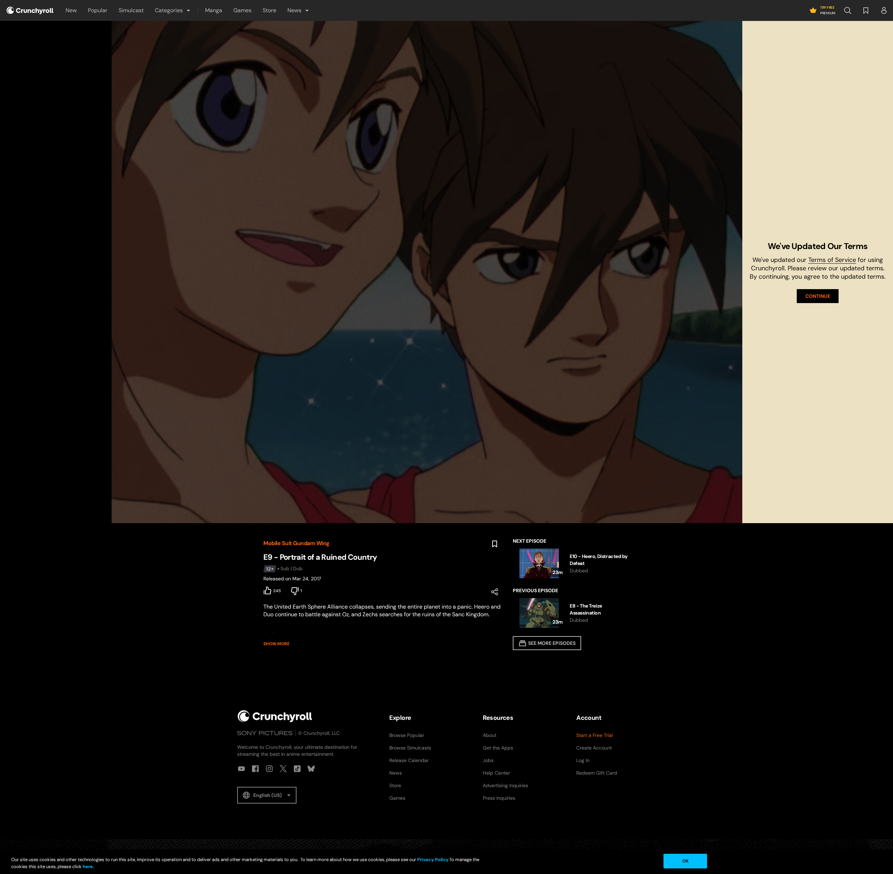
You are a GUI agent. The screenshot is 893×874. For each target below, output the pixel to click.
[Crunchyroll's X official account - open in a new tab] (283, 768)
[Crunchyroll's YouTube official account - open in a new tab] (241, 768)
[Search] (848, 10)
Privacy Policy (433, 859)
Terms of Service (832, 260)
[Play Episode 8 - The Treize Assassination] (571, 613)
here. (88, 866)
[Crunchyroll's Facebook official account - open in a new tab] (255, 768)
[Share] (495, 592)
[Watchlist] (866, 10)
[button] (173, 10)
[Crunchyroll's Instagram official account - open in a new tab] (269, 768)
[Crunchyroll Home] (275, 716)
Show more (276, 644)
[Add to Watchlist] (495, 544)
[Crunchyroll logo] (30, 10)
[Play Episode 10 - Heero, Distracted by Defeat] (571, 563)
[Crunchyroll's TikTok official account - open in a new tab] (297, 768)
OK (685, 861)
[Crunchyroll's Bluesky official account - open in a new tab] (311, 768)
